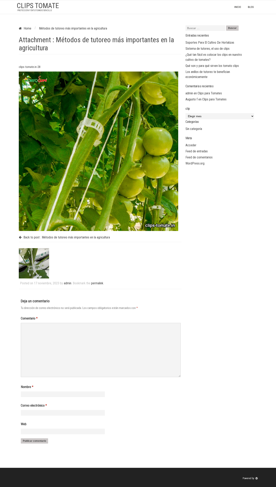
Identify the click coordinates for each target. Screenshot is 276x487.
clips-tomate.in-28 (29, 67)
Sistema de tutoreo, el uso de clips (207, 49)
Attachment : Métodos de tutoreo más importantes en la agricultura (96, 44)
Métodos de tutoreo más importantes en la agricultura (76, 237)
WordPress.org (194, 163)
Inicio (237, 6)
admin (67, 283)
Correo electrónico (34, 405)
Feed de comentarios (199, 157)
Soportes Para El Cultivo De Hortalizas (209, 42)
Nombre (27, 387)
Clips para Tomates (210, 93)
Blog (251, 6)
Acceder (190, 145)
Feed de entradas (196, 151)
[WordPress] (257, 478)
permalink (97, 283)
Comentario (29, 318)
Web (23, 424)
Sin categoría (193, 129)
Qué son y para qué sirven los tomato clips (212, 66)
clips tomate (38, 6)
